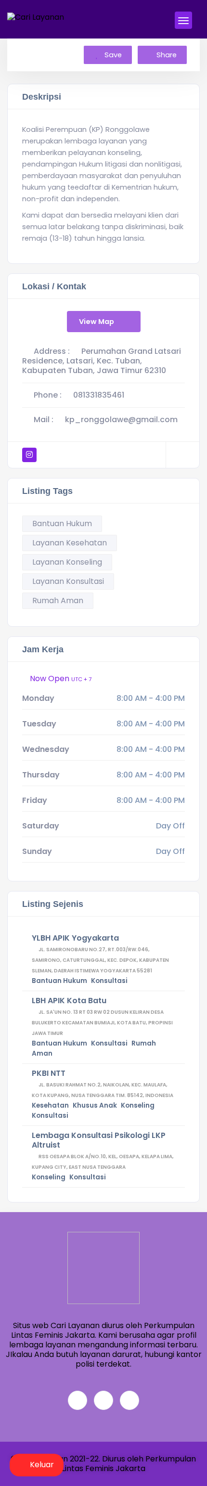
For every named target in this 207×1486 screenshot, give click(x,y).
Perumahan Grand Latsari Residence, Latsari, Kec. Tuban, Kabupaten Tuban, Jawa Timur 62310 (101, 361)
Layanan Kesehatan (69, 542)
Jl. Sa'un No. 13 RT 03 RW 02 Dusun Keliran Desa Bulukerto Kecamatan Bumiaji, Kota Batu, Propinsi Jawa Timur (102, 1022)
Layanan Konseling (67, 562)
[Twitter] (103, 1400)
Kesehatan (50, 1105)
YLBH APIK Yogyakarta (75, 937)
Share (166, 55)
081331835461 (98, 395)
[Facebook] (77, 1400)
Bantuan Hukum (62, 523)
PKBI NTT (48, 1073)
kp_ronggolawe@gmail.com (121, 419)
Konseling (138, 1105)
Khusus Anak (95, 1105)
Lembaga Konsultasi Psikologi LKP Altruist (99, 1140)
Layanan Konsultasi (68, 581)
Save (112, 55)
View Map (96, 321)
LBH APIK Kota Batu (69, 1000)
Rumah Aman (57, 600)
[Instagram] (129, 1400)
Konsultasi (109, 980)
